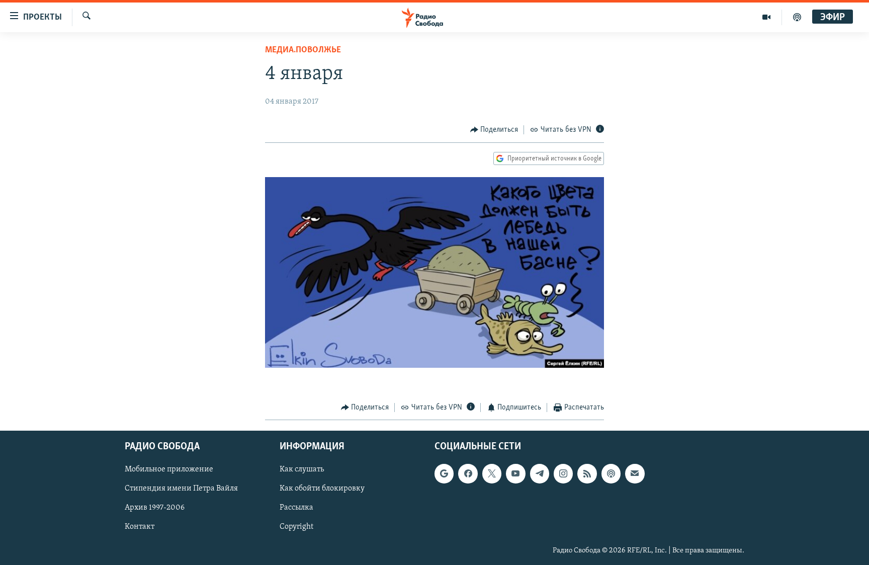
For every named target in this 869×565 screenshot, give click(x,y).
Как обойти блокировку (322, 489)
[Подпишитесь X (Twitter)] (491, 473)
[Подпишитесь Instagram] (563, 473)
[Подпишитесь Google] (444, 473)
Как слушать (302, 469)
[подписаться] (634, 473)
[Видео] (766, 17)
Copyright (296, 527)
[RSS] (586, 473)
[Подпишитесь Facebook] (467, 473)
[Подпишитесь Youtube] (515, 473)
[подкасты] (797, 17)
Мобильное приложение (169, 469)
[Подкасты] (611, 473)
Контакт (139, 527)
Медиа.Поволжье (303, 50)
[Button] (494, 129)
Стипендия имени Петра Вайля (181, 489)
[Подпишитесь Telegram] (539, 473)
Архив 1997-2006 (155, 508)
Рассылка (296, 508)
